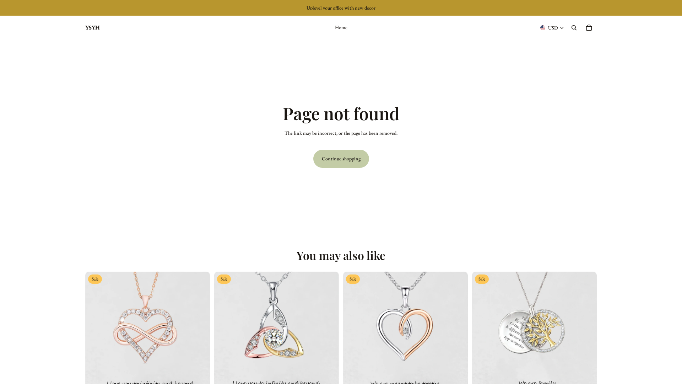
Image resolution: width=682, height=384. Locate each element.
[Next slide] (199, 334)
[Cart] (589, 28)
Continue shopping (341, 158)
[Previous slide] (96, 334)
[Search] (574, 28)
